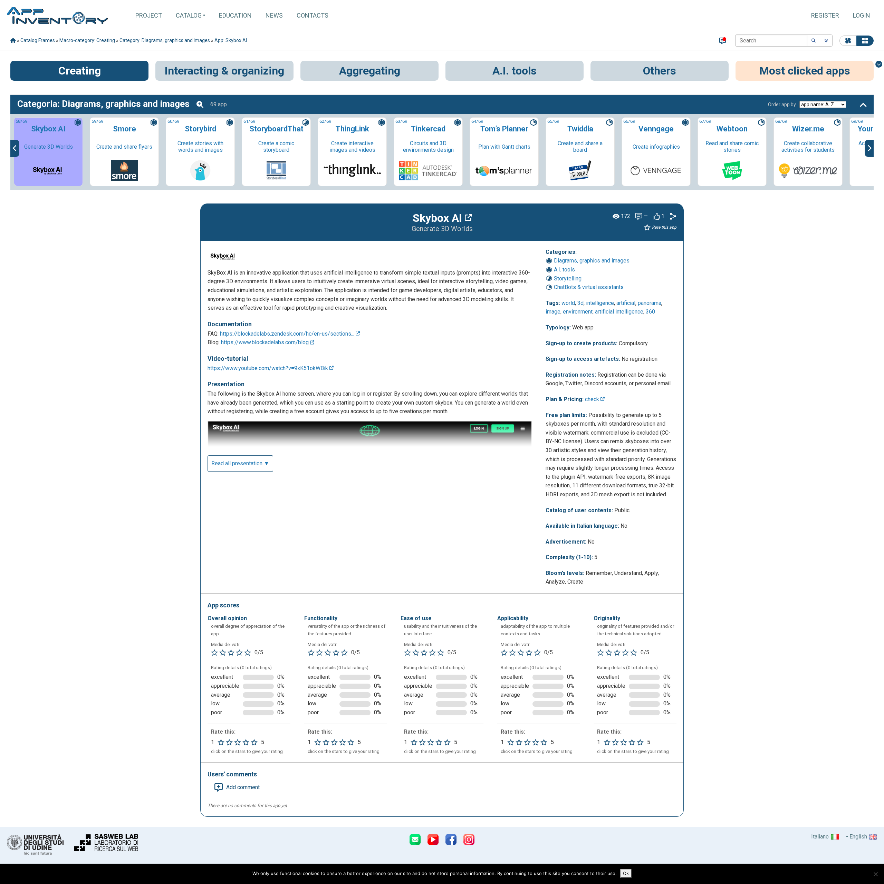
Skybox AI (439, 218)
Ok (626, 873)
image (553, 311)
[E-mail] (415, 839)
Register (825, 15)
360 (650, 311)
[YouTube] (433, 839)
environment (578, 311)
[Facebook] (451, 839)
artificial (625, 303)
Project (148, 15)
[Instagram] (468, 839)
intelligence (600, 303)
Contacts (312, 15)
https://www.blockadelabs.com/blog (265, 342)
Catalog (189, 15)
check (592, 399)
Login (861, 15)
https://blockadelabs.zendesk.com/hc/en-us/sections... (288, 333)
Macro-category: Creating (87, 40)
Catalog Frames (37, 40)
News (274, 15)
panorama (649, 303)
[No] (875, 874)
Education (235, 15)
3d (580, 303)
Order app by (782, 104)
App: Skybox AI (230, 40)
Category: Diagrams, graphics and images (164, 40)
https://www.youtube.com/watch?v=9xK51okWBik (268, 368)
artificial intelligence (619, 311)
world (568, 303)
